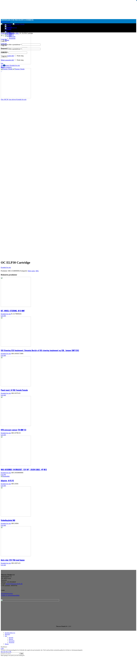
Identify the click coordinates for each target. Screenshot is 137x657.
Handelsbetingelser (7, 593)
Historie (11, 639)
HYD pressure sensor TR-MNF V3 (13, 429)
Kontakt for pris (15, 65)
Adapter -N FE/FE (7, 480)
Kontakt (11, 637)
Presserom (11, 642)
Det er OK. (8, 651)
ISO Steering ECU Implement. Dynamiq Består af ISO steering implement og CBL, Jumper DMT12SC (40, 350)
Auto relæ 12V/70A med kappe (13, 559)
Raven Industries (10, 33)
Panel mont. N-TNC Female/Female (14, 390)
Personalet (11, 641)
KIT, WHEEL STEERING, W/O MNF (13, 310)
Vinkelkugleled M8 (8, 520)
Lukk (2, 648)
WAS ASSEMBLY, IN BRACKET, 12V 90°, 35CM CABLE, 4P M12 (24, 469)
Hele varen (31, 271)
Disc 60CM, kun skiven (8, 99)
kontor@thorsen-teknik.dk (14, 584)
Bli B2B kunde (5, 22)
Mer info (3, 651)
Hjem (3, 33)
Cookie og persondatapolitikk (10, 595)
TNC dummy (5, 65)
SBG (17, 33)
